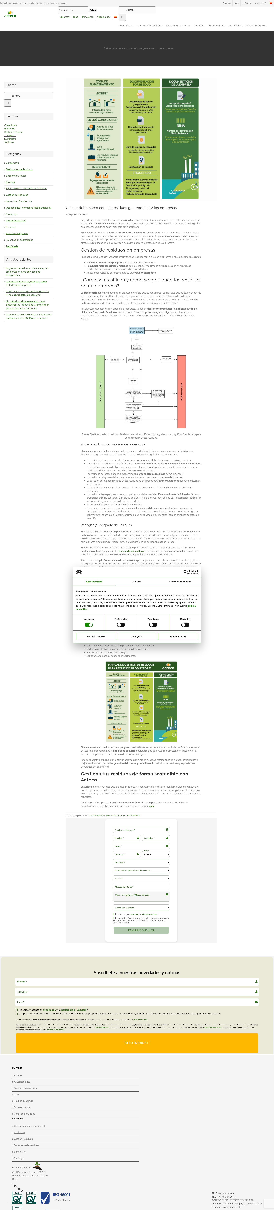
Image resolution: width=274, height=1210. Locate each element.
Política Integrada (23, 1101)
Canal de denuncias (24, 1113)
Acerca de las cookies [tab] (180, 581)
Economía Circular (16, 175)
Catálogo (19, 1158)
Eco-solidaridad (22, 1107)
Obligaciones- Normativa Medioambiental (123, 816)
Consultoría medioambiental (29, 1126)
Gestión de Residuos (97, 816)
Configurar (137, 636)
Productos (11, 214)
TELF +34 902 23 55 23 (223, 1193)
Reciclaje (11, 227)
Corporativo (12, 163)
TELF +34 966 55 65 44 (224, 1196)
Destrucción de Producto (19, 169)
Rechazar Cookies (96, 636)
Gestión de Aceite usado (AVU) (28, 1172)
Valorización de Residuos (19, 240)
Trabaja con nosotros (25, 1088)
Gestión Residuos (13, 132)
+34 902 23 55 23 (19, 3)
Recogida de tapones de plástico (30, 1175)
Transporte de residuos (26, 1145)
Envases (10, 182)
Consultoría (10, 125)
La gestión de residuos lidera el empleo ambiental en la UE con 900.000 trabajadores (27, 272)
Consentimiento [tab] (94, 581)
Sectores (9, 142)
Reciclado (9, 128)
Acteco (18, 1075)
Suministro (10, 139)
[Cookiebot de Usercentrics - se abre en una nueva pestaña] (185, 572)
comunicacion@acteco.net (55, 3)
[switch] (121, 625)
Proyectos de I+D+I (16, 220)
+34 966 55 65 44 (35, 3)
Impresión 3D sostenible (19, 201)
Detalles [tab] (137, 581)
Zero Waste (12, 246)
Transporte (10, 135)
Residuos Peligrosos (17, 233)
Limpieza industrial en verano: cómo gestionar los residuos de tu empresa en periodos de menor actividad (27, 305)
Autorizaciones (22, 1081)
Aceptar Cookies (178, 636)
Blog (14, 1179)
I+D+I (16, 1094)
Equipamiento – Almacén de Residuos (26, 188)
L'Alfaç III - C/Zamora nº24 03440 (229, 1203)
